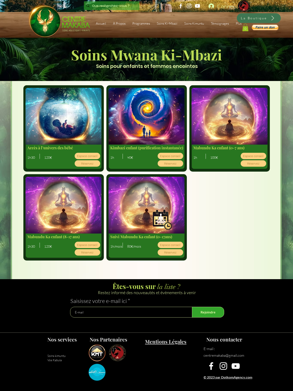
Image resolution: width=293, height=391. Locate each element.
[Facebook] (211, 366)
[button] (141, 23)
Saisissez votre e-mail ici (98, 301)
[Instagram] (223, 366)
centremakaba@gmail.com (224, 355)
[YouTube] (236, 366)
